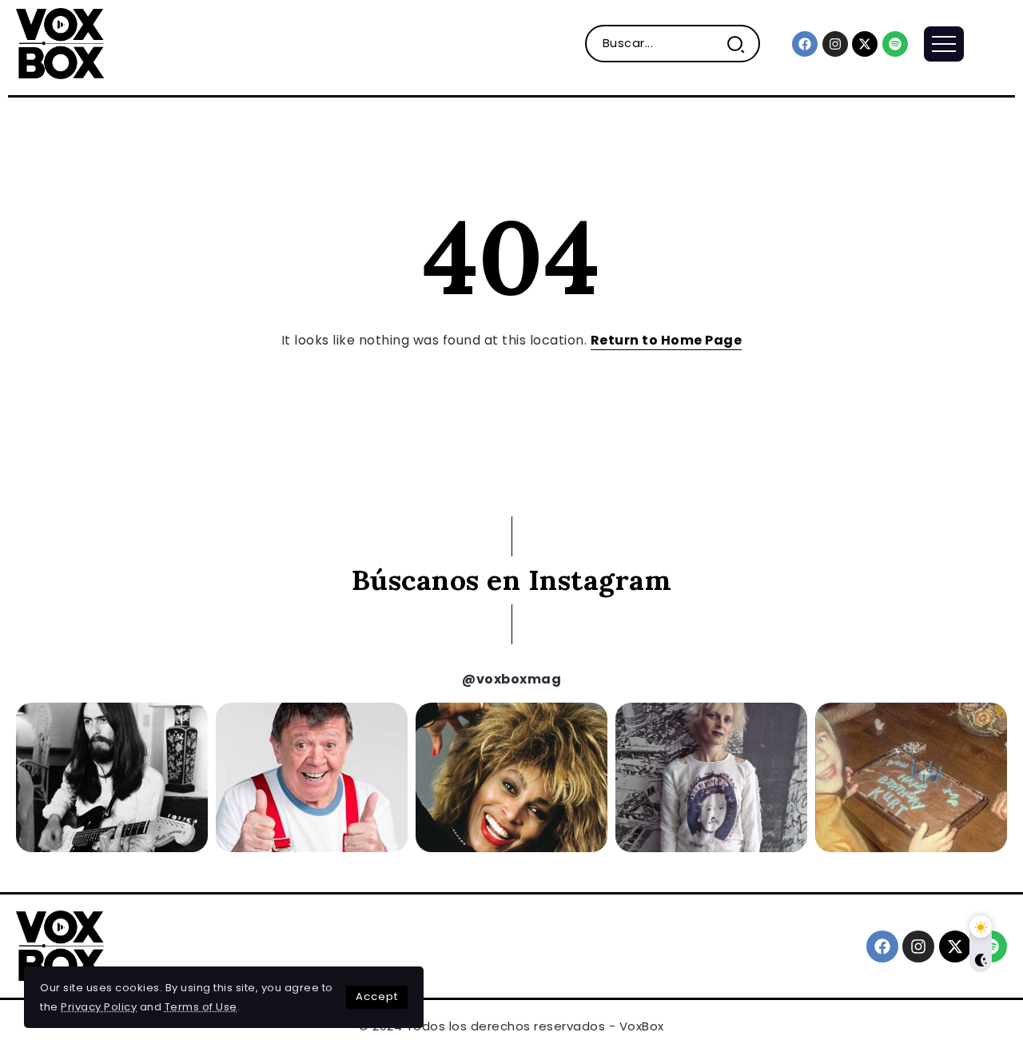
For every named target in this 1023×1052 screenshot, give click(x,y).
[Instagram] (835, 44)
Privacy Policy (99, 1006)
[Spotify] (895, 44)
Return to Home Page (666, 340)
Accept (377, 996)
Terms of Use (201, 1006)
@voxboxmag (511, 679)
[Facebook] (805, 44)
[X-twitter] (865, 44)
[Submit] (742, 44)
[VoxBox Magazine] (60, 43)
